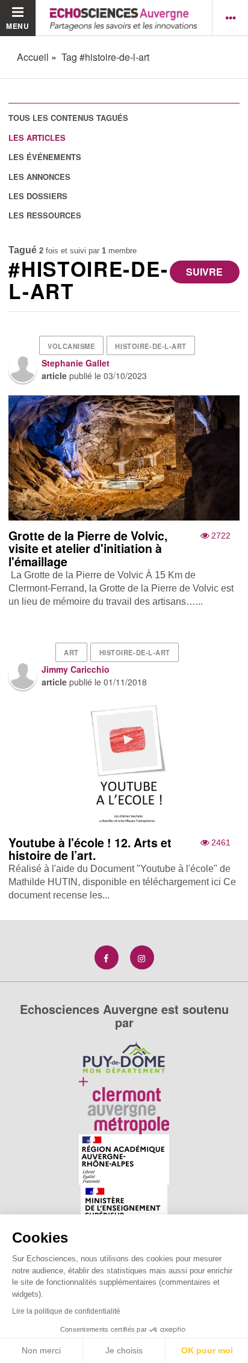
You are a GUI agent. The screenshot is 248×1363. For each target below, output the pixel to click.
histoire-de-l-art (151, 346)
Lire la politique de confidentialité (66, 1311)
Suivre (204, 272)
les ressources (44, 215)
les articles (37, 137)
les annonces (39, 176)
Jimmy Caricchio (76, 669)
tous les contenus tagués (68, 117)
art (71, 652)
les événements (44, 156)
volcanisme (71, 346)
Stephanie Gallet (76, 363)
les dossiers (37, 196)
